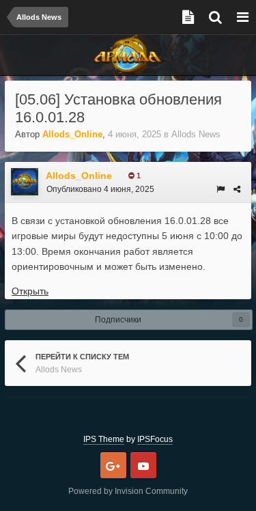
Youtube (143, 465)
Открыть (30, 291)
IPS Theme (103, 439)
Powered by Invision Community (128, 491)
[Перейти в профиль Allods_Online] (24, 181)
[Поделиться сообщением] (236, 189)
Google (113, 465)
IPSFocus (155, 439)
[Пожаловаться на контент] (220, 189)
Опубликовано (100, 189)
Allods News (196, 134)
